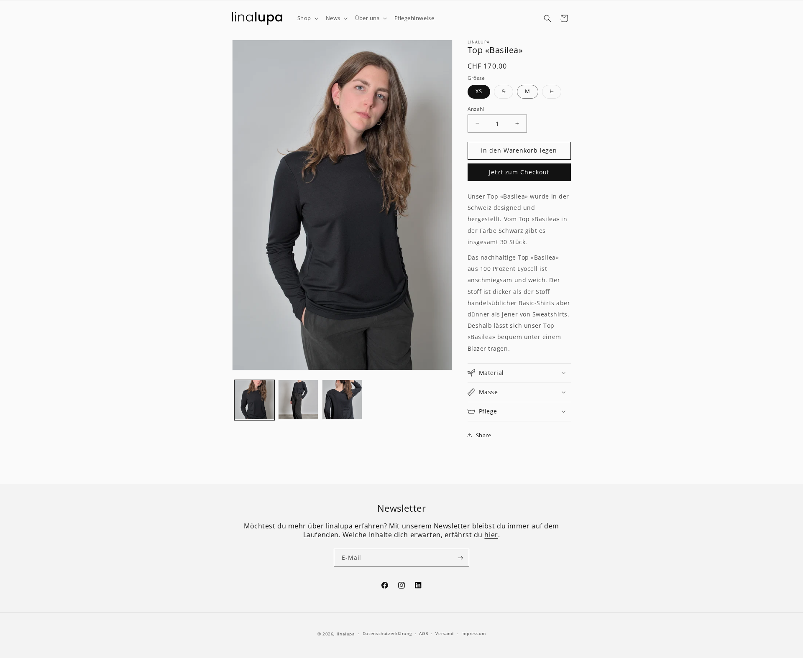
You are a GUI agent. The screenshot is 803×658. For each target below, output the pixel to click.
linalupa (346, 634)
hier (491, 534)
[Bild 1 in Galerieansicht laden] (254, 400)
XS (479, 90)
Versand (444, 633)
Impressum (473, 633)
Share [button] (483, 435)
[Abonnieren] (460, 558)
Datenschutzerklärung (387, 633)
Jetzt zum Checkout (519, 172)
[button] (307, 18)
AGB (423, 633)
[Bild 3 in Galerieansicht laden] (342, 400)
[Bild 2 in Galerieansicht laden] (298, 400)
